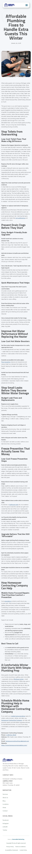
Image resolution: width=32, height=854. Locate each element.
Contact (5, 811)
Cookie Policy (23, 850)
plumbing (8, 601)
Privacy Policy (10, 846)
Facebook (6, 820)
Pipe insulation (5, 362)
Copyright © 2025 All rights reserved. (16, 843)
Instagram (6, 823)
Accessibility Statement (11, 850)
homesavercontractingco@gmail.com (17, 741)
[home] (9, 5)
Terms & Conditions (20, 846)
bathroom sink (13, 504)
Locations (6, 804)
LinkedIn (5, 826)
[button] (26, 5)
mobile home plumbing (18, 716)
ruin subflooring (20, 218)
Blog (4, 801)
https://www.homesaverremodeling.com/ (14, 745)
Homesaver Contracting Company (11, 720)
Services (5, 794)
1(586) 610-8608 (11, 735)
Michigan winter (19, 679)
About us (5, 797)
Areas (4, 807)
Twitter (5, 830)
